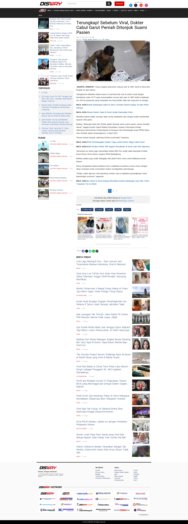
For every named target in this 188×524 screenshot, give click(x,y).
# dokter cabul (87, 210)
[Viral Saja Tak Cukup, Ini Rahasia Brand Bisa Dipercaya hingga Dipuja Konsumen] (141, 412)
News (49, 10)
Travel (108, 10)
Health (130, 10)
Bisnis (116, 10)
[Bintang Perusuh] (43, 194)
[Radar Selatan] (141, 510)
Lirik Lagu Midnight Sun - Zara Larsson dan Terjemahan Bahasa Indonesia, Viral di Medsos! (101, 263)
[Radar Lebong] (85, 510)
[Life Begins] (43, 170)
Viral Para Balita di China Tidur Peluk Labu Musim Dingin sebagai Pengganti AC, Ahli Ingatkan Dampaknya (102, 369)
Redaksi (97, 474)
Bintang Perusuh (56, 190)
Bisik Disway (118, 470)
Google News (126, 198)
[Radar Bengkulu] (66, 510)
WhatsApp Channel (126, 201)
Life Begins (54, 165)
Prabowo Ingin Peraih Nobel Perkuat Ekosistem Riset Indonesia (61, 78)
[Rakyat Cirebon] (141, 493)
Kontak (97, 470)
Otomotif (90, 10)
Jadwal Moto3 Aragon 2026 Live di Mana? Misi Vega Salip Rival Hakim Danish (61, 35)
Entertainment (100, 10)
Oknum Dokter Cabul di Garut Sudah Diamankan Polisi (110, 112)
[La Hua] (43, 145)
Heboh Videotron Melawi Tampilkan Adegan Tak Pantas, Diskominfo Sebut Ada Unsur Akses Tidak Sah (102, 449)
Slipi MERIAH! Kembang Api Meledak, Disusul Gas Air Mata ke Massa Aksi (55, 114)
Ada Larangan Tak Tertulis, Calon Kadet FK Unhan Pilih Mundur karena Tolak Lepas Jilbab (102, 316)
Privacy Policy (99, 472)
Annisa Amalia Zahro (90, 39)
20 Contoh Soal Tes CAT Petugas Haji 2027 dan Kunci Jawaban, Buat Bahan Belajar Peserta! (55, 98)
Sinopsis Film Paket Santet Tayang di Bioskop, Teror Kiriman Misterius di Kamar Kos (60, 22)
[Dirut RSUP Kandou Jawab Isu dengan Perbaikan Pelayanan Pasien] (141, 425)
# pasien (99, 210)
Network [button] (119, 3)
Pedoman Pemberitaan (102, 478)
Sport (142, 10)
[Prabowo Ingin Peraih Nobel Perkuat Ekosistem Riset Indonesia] (43, 80)
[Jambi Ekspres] (66, 498)
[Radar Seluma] (103, 510)
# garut (127, 210)
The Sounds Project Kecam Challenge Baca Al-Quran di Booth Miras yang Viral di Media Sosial (103, 356)
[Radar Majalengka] (66, 504)
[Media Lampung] (103, 493)
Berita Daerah (81, 10)
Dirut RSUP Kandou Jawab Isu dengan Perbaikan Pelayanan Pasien (101, 423)
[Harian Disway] (66, 493)
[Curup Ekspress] (141, 504)
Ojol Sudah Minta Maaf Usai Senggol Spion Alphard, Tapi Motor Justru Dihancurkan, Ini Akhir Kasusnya (103, 329)
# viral (118, 210)
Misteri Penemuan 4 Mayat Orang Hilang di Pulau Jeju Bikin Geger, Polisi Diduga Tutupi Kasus (102, 290)
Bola (72, 10)
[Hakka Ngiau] (43, 157)
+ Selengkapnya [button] (143, 515)
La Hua (43, 92)
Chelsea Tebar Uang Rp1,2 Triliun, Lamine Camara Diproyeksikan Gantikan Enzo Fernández (54, 130)
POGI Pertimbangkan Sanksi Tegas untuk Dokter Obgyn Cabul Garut (116, 142)
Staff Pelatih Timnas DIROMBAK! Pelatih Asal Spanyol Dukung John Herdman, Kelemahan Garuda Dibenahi (55, 122)
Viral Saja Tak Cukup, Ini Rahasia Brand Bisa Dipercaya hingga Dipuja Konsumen (99, 410)
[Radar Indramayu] (122, 493)
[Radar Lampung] (103, 498)
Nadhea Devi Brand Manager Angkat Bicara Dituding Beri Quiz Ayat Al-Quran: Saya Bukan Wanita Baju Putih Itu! (103, 342)
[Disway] (47, 493)
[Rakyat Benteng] (122, 510)
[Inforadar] (85, 498)
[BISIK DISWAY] (43, 10)
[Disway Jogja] (85, 504)
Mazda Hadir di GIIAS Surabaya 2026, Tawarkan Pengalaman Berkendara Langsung (55, 107)
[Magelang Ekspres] (141, 498)
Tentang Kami (99, 476)
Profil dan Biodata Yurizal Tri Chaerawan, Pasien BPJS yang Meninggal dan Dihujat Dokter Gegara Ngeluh (101, 383)
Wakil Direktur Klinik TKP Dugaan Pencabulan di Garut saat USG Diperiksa (118, 146)
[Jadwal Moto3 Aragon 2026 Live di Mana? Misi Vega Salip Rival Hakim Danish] (43, 37)
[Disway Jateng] (122, 498)
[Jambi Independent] (47, 498)
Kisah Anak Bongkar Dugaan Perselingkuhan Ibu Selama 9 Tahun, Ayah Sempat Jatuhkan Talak (101, 303)
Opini (40, 15)
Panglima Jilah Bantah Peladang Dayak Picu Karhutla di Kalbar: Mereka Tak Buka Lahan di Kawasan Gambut (61, 64)
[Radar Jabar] (103, 504)
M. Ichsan (105, 39)
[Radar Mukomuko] (47, 510)
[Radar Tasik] (85, 493)
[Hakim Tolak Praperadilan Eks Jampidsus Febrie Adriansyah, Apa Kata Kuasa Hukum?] (43, 49)
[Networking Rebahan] (43, 182)
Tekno (135, 10)
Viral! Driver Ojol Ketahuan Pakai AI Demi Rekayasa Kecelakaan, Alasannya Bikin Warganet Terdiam (102, 397)
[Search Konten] (108, 3)
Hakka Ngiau (55, 153)
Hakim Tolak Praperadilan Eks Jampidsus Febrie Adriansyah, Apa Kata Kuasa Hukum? (61, 49)
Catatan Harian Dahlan (61, 10)
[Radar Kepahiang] (122, 504)
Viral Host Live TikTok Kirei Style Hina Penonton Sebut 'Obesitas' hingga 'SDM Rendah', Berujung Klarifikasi (101, 276)
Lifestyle (124, 10)
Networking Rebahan (58, 178)
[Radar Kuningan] (47, 504)
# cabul (109, 210)
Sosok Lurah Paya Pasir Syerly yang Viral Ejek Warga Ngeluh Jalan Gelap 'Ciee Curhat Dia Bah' (101, 436)
